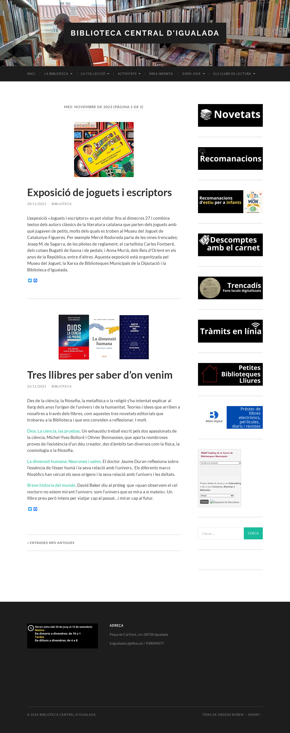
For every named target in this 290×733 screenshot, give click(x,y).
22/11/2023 (36, 386)
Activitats (127, 73)
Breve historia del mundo (51, 485)
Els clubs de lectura (232, 73)
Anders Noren (231, 714)
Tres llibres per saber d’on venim (100, 375)
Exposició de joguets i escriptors (99, 192)
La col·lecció (93, 73)
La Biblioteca (56, 73)
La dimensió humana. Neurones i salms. (64, 461)
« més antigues (51, 543)
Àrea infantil (161, 73)
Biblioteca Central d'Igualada (145, 33)
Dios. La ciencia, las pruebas (53, 430)
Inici (31, 73)
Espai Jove (192, 73)
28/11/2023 (36, 204)
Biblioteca (62, 204)
